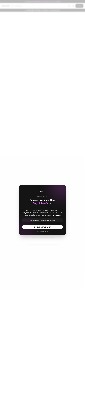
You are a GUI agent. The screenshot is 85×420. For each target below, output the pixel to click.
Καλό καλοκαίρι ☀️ (42, 231)
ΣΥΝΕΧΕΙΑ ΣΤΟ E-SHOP (42, 227)
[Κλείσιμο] (62, 187)
